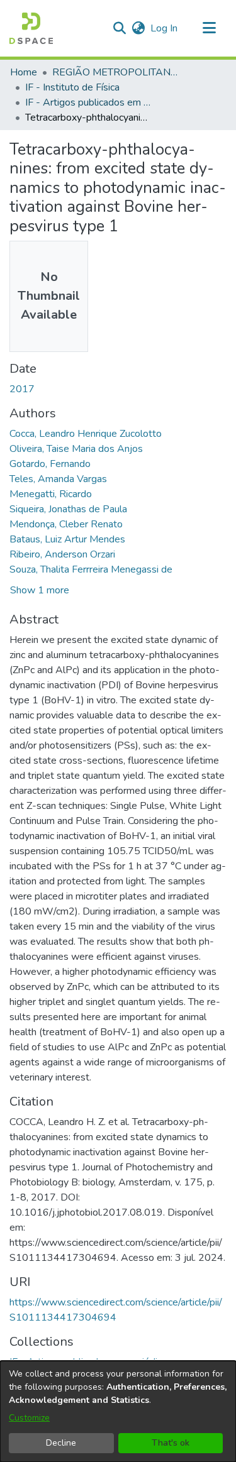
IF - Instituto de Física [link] (72, 87)
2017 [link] (22, 389)
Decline (61, 1443)
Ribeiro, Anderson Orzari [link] (62, 554)
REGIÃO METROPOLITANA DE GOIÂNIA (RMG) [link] (115, 72)
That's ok (170, 1443)
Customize (29, 1418)
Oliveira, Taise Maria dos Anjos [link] (76, 449)
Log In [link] (164, 28)
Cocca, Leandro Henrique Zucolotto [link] (85, 434)
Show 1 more (39, 590)
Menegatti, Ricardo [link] (50, 494)
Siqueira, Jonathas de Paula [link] (68, 509)
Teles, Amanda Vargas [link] (58, 479)
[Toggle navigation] (209, 28)
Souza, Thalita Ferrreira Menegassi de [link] (90, 569)
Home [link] (23, 72)
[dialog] (118, 1411)
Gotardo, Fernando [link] (50, 464)
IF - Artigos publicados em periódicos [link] (88, 102)
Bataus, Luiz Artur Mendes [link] (67, 539)
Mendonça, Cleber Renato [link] (66, 524)
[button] (31, 28)
